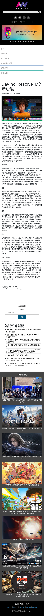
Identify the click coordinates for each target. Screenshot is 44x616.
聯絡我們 (4, 73)
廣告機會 (34, 607)
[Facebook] (28, 17)
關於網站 (4, 54)
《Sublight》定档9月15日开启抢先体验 (18, 355)
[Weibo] (19, 17)
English (30, 22)
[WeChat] (15, 17)
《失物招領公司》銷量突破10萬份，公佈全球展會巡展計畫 (22, 485)
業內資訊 (4, 58)
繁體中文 (14, 22)
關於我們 (15, 607)
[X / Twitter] (24, 17)
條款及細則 (22, 607)
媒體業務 (4, 68)
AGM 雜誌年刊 (6, 63)
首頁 (2, 49)
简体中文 (22, 22)
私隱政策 (28, 607)
